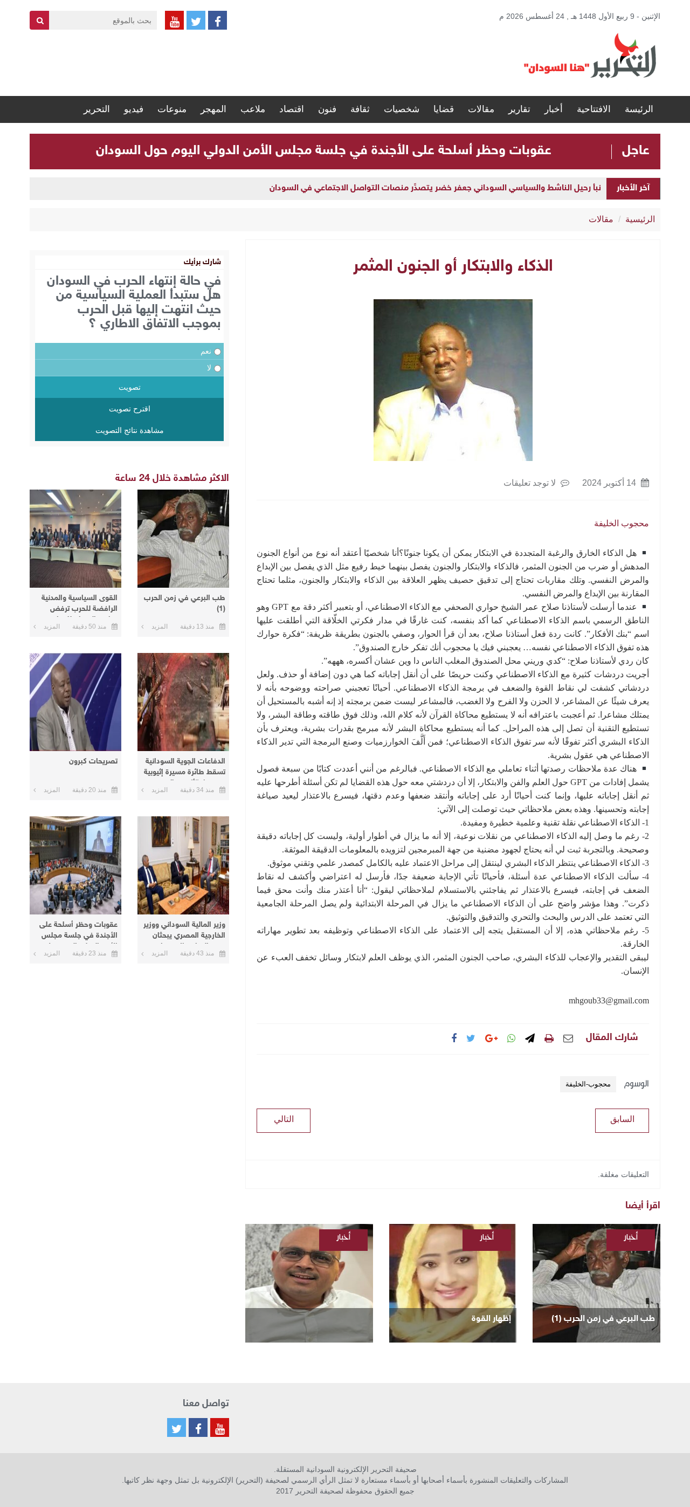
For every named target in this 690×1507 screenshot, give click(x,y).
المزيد (159, 626)
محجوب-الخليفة (588, 1084)
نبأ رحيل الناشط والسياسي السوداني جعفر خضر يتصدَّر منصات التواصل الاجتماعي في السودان (435, 188)
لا (209, 367)
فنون (327, 109)
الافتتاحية (594, 109)
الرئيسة (639, 109)
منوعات (172, 109)
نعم (206, 351)
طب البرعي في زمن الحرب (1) (603, 1319)
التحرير (97, 109)
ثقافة (360, 109)
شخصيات (401, 109)
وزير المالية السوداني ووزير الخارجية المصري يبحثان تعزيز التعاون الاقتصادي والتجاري (184, 932)
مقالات (481, 109)
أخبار (553, 109)
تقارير (519, 109)
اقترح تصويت (129, 408)
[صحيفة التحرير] (590, 55)
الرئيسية (640, 219)
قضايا (443, 109)
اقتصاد (291, 109)
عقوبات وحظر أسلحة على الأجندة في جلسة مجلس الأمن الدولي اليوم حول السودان (323, 151)
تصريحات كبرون (93, 761)
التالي (284, 1119)
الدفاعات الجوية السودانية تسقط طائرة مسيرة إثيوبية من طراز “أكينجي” (184, 768)
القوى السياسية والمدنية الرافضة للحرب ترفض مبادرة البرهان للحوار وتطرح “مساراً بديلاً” (80, 605)
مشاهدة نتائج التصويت (129, 430)
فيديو (133, 109)
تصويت (130, 387)
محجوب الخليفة (621, 523)
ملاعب (252, 109)
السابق (622, 1119)
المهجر (213, 109)
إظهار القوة (491, 1319)
